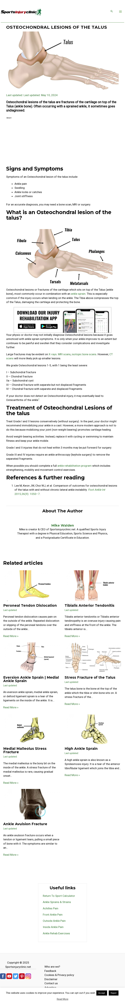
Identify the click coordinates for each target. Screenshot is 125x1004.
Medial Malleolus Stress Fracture (25, 750)
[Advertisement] (62, 143)
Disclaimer (50, 979)
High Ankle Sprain (81, 749)
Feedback (50, 971)
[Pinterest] (22, 976)
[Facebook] (3, 976)
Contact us (51, 983)
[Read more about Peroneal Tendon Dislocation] (32, 585)
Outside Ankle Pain (54, 920)
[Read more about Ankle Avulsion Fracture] (32, 804)
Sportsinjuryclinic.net (18, 966)
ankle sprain (78, 293)
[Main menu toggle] (120, 11)
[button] (111, 11)
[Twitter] (15, 976)
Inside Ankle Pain (53, 927)
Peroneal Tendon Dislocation (30, 605)
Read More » (10, 636)
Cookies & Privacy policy (59, 975)
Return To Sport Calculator (59, 895)
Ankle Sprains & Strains (57, 902)
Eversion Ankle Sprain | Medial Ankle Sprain (31, 679)
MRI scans (64, 354)
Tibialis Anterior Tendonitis (89, 605)
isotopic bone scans (84, 354)
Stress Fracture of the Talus (90, 677)
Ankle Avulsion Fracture (25, 824)
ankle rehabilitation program (74, 465)
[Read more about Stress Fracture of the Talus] (93, 657)
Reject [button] (114, 993)
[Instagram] (28, 976)
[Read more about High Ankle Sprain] (93, 728)
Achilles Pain (50, 908)
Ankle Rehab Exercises (56, 933)
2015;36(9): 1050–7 (27, 494)
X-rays (53, 354)
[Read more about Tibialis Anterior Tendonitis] (93, 585)
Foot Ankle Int (96, 489)
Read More (62, 999)
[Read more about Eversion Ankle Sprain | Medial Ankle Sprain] (32, 657)
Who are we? (52, 966)
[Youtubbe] (9, 976)
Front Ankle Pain (52, 914)
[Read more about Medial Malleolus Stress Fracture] (32, 728)
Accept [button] (101, 993)
